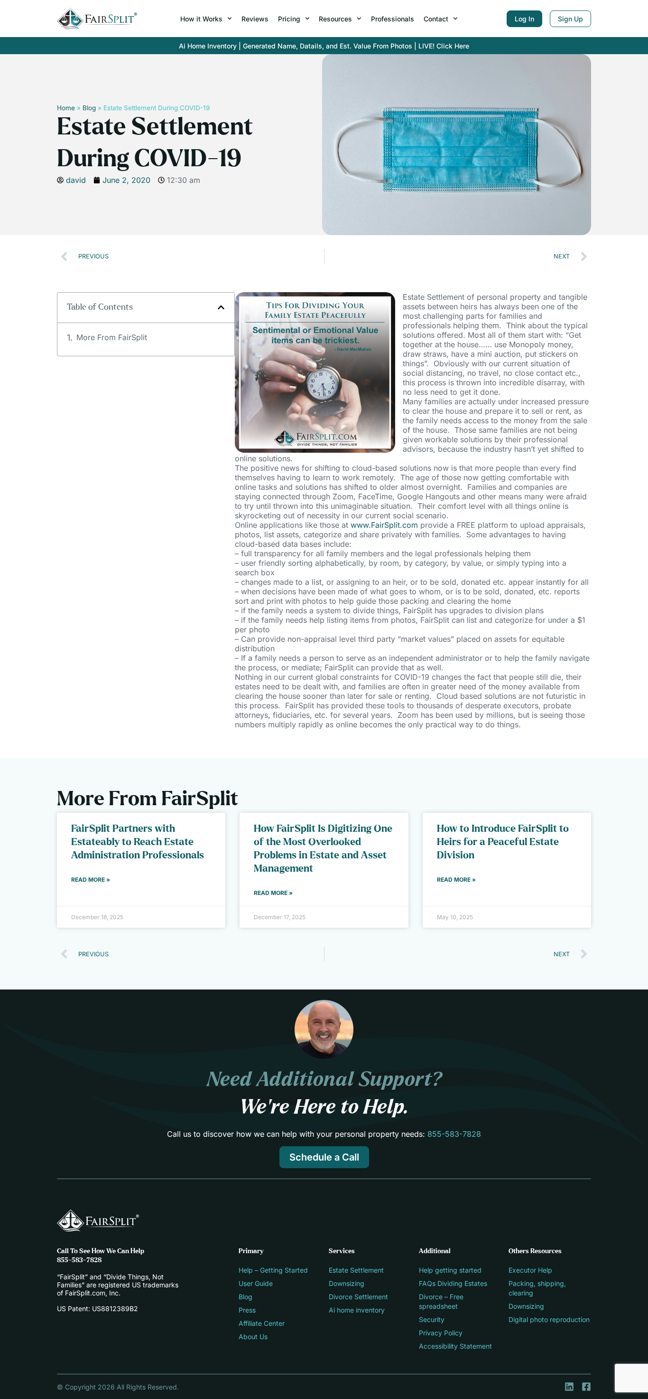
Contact (436, 19)
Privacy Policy (441, 1333)
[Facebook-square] (586, 1386)
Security (431, 1319)
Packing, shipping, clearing (537, 1288)
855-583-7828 (454, 1134)
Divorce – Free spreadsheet (441, 1301)
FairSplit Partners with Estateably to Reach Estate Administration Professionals (137, 842)
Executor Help (530, 1270)
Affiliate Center (262, 1323)
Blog (89, 108)
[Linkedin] (569, 1386)
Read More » (90, 879)
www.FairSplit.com (384, 525)
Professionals (392, 19)
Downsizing (346, 1283)
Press (247, 1310)
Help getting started (450, 1270)
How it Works (201, 19)
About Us (253, 1336)
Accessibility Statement (455, 1346)
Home (66, 108)
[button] (221, 307)
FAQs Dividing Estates (453, 1283)
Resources (335, 19)
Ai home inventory (357, 1310)
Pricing (289, 19)
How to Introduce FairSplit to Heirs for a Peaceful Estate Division (503, 842)
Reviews (254, 19)
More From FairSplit (111, 337)
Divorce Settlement (358, 1297)
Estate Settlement (356, 1270)
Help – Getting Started (273, 1270)
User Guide (256, 1283)
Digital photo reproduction (549, 1319)
